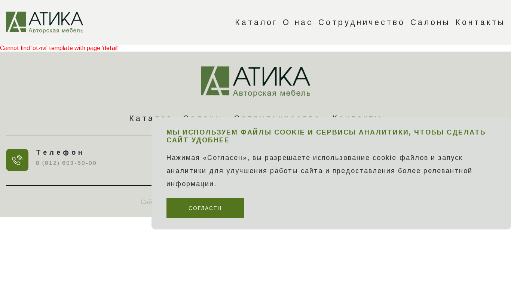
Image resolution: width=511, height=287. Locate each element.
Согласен (205, 208)
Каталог (256, 22)
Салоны (430, 22)
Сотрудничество (361, 22)
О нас (298, 22)
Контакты (480, 22)
